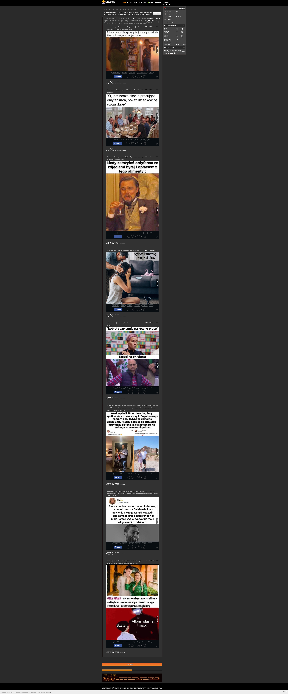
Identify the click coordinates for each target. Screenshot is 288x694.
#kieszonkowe (116, 72)
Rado (166, 38)
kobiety (104, 677)
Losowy (129, 2)
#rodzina (116, 139)
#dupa (136, 139)
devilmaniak (172, 50)
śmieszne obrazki (149, 20)
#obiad (122, 139)
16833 (177, 11)
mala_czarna (168, 39)
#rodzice (138, 543)
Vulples (171, 53)
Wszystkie (183, 44)
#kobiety (130, 388)
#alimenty (122, 233)
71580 (177, 14)
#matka (137, 641)
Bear (166, 34)
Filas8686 (178, 50)
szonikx (176, 53)
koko (166, 32)
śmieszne (129, 677)
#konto (143, 641)
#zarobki (144, 388)
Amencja (173, 51)
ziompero (166, 50)
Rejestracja (166, 4)
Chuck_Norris (168, 40)
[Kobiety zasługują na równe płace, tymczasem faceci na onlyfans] (132, 356)
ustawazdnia (167, 51)
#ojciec (122, 305)
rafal (166, 35)
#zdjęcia (115, 233)
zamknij (284, 691)
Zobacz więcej (170, 22)
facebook (105, 680)
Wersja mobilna (159, 690)
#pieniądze (122, 388)
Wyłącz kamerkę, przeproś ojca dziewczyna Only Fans (123, 250)
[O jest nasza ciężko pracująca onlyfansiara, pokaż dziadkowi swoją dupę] (132, 116)
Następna (130, 664)
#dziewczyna (115, 305)
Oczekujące (142, 2)
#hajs (136, 473)
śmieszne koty (154, 679)
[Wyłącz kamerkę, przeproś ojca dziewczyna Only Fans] (132, 278)
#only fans (132, 72)
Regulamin (108, 690)
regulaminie (48, 692)
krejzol (167, 31)
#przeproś (137, 305)
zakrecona (168, 42)
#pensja (137, 388)
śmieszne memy (112, 677)
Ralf (177, 51)
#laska (144, 543)
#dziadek (130, 139)
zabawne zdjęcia (109, 679)
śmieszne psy (146, 679)
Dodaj (135, 2)
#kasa (116, 473)
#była (140, 233)
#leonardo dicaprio (131, 233)
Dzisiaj (177, 44)
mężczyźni (151, 677)
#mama (121, 641)
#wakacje (143, 473)
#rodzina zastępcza (142, 72)
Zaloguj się (108, 83)
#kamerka (130, 305)
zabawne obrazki (123, 677)
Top (123, 2)
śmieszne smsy (111, 680)
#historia (130, 473)
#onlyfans (124, 72)
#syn (115, 641)
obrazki (132, 18)
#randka (124, 543)
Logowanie (166, 2)
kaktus (167, 36)
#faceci (115, 388)
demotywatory (115, 20)
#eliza (151, 72)
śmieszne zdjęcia (155, 18)
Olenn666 (166, 53)
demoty (139, 679)
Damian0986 (181, 51)
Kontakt (103, 690)
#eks (145, 233)
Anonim (167, 30)
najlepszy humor (119, 679)
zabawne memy (135, 677)
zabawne (157, 677)
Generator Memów (155, 2)
